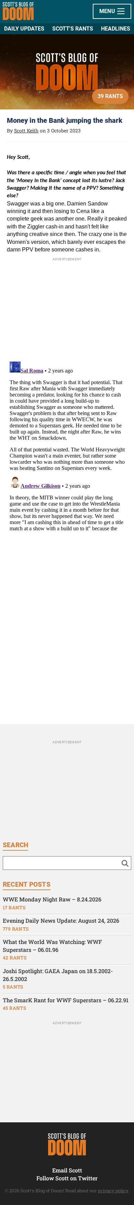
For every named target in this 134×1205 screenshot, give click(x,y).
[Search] (125, 863)
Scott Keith (26, 130)
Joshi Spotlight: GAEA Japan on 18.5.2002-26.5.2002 (58, 974)
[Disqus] (67, 444)
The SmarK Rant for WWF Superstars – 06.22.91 (66, 1000)
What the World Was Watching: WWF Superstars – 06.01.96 (52, 945)
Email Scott (67, 1170)
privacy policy (113, 1191)
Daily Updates (24, 28)
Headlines (115, 28)
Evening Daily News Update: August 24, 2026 (61, 920)
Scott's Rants (72, 28)
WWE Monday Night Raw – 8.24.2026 (52, 899)
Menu (108, 11)
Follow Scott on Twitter (67, 1178)
